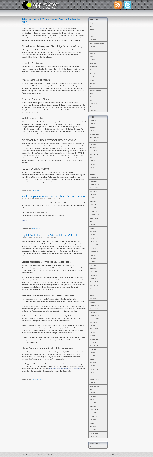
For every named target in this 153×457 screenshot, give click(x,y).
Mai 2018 (92, 261)
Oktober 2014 (94, 342)
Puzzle (92, 70)
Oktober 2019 (94, 218)
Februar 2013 (94, 409)
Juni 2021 (93, 164)
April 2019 (93, 231)
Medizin (92, 50)
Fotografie (93, 39)
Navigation (93, 63)
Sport (91, 97)
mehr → (24, 220)
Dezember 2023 (94, 120)
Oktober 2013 (94, 382)
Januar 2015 (93, 332)
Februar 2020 (94, 204)
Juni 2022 (93, 144)
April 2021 (93, 171)
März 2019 (93, 235)
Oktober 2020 (94, 188)
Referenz (92, 73)
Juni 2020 (93, 194)
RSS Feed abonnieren (118, 5)
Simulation (93, 86)
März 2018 (93, 268)
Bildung (92, 29)
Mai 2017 (92, 295)
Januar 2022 (93, 151)
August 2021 (93, 157)
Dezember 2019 (94, 211)
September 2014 (94, 345)
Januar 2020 (93, 208)
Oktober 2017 (94, 282)
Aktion (91, 26)
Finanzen (92, 36)
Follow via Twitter (127, 5)
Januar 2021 (93, 181)
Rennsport (93, 80)
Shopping (92, 83)
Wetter (92, 107)
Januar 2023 (93, 130)
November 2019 (94, 214)
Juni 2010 (93, 419)
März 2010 (93, 429)
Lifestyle (92, 46)
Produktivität (36, 190)
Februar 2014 (94, 369)
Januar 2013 (93, 413)
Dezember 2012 (94, 416)
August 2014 (93, 349)
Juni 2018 (93, 258)
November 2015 (94, 319)
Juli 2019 (92, 224)
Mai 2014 (92, 359)
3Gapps (92, 23)
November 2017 (94, 278)
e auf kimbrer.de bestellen (71, 369)
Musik (91, 56)
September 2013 (94, 386)
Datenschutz (128, 454)
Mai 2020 (92, 198)
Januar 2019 (93, 241)
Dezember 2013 (94, 376)
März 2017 (93, 302)
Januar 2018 (93, 275)
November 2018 (94, 245)
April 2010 (93, 426)
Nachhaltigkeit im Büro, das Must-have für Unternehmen (54, 196)
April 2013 (93, 403)
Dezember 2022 (94, 134)
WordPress (51, 454)
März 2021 (93, 174)
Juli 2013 (92, 393)
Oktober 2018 (94, 248)
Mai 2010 (92, 423)
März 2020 (93, 201)
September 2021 (94, 154)
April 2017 (93, 298)
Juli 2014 (92, 352)
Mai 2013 (92, 399)
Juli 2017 (92, 292)
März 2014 (93, 366)
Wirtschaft (93, 110)
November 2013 (94, 379)
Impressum (120, 454)
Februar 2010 (94, 433)
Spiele (91, 93)
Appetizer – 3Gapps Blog (41, 4)
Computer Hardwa (55, 369)
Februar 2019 (94, 238)
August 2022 (93, 140)
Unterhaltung (93, 103)
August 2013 (93, 389)
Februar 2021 (94, 177)
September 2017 (94, 285)
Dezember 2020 (94, 184)
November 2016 (94, 305)
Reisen (92, 76)
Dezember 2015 (94, 315)
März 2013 (93, 406)
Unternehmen (40, 28)
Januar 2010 (93, 436)
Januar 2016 (93, 312)
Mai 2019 (92, 228)
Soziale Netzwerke (95, 90)
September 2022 (94, 137)
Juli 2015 (92, 325)
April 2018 (93, 265)
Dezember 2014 (94, 335)
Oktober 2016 (94, 309)
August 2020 (93, 191)
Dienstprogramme (38, 379)
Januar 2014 (93, 372)
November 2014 (94, 339)
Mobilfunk (92, 53)
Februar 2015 (94, 329)
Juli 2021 (92, 161)
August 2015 (93, 322)
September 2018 (94, 251)
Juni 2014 (93, 356)
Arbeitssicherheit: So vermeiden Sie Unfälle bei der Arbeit (51, 20)
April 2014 (93, 362)
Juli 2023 (92, 124)
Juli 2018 (92, 255)
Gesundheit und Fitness (97, 43)
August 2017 (93, 288)
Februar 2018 (94, 272)
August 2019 (93, 221)
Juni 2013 (93, 396)
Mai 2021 (92, 167)
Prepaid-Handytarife (95, 447)
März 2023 (93, 127)
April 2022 (93, 147)
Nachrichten (36, 229)
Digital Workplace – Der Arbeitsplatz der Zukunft (49, 235)
